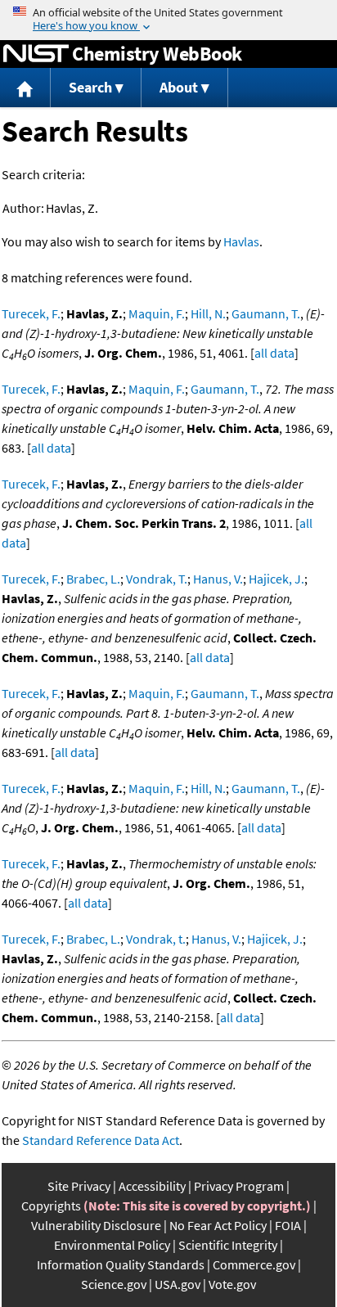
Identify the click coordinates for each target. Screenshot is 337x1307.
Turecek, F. (31, 313)
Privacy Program (239, 1186)
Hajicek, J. (276, 578)
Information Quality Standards (120, 1264)
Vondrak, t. (156, 939)
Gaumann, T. (265, 313)
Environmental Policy (112, 1245)
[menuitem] (25, 88)
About (179, 87)
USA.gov (177, 1284)
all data (274, 353)
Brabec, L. (93, 578)
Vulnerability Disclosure (96, 1225)
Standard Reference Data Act (100, 1140)
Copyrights (51, 1205)
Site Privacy (78, 1186)
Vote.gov (232, 1284)
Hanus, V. (218, 578)
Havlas (241, 241)
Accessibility (152, 1186)
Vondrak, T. (156, 578)
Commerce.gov (254, 1264)
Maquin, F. (156, 313)
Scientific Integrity (227, 1245)
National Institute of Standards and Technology (36, 54)
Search (90, 87)
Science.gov (113, 1284)
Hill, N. (208, 313)
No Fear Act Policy (218, 1225)
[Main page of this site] (25, 88)
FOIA (288, 1225)
